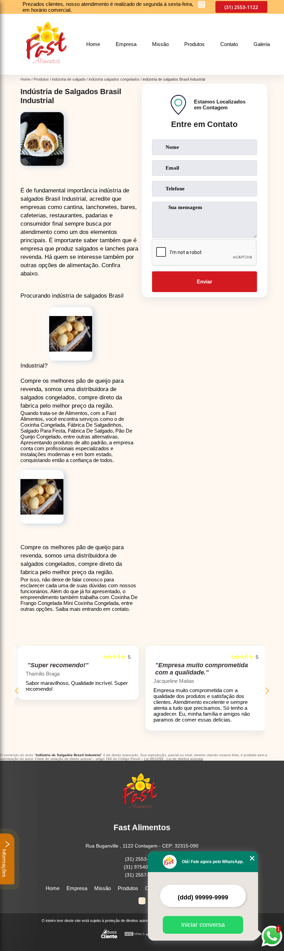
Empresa (126, 44)
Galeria (262, 44)
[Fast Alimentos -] (48, 71)
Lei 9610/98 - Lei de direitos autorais (173, 759)
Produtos (194, 44)
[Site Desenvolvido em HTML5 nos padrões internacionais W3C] (137, 934)
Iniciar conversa (203, 924)
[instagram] (201, 5)
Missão (160, 44)
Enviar (204, 281)
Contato (229, 44)
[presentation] (16, 690)
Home (93, 44)
